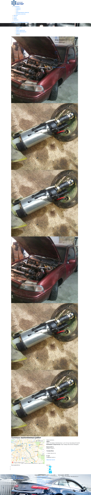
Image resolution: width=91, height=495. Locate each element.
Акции (15, 18)
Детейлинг (39, 479)
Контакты (16, 19)
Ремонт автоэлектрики (43, 482)
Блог (17, 11)
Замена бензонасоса (21, 31)
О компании (17, 6)
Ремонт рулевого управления (44, 485)
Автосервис (19, 27)
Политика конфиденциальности (54, 493)
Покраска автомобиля (42, 476)
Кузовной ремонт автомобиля (44, 481)
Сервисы (18, 8)
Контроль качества (20, 14)
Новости (18, 9)
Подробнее (14, 490)
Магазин (16, 15)
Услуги (15, 17)
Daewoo (18, 33)
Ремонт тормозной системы (44, 478)
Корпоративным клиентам (22, 12)
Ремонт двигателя (20, 30)
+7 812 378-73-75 (15, 22)
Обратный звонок (24, 22)
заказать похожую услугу (58, 67)
